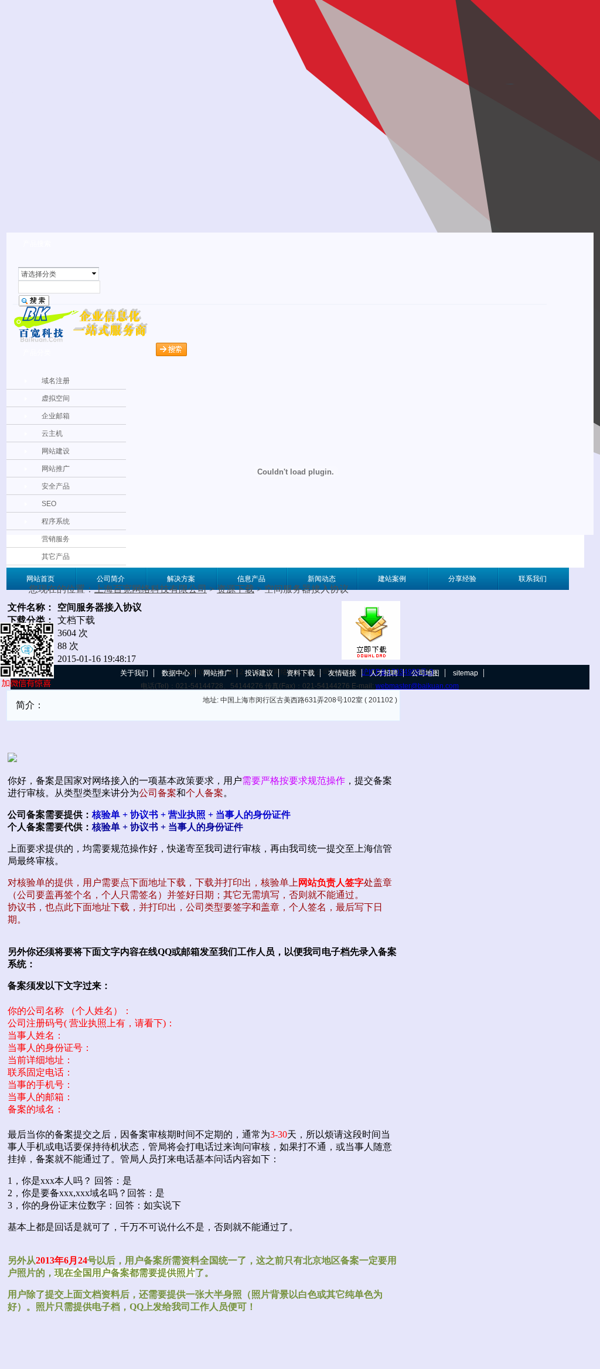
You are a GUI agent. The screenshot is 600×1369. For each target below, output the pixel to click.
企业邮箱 (56, 416)
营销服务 (56, 539)
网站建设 (56, 451)
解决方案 (181, 579)
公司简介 (111, 579)
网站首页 (40, 579)
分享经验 (462, 579)
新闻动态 (322, 579)
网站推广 (56, 469)
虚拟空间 (56, 398)
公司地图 (425, 673)
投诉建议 (259, 673)
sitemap (465, 673)
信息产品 (251, 579)
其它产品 (56, 556)
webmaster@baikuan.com (417, 686)
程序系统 (56, 521)
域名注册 (56, 381)
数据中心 (176, 673)
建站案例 (392, 579)
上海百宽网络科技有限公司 (150, 589)
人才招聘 (384, 673)
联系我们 (533, 579)
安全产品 (56, 486)
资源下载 (235, 589)
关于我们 (134, 673)
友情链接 (342, 673)
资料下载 (301, 673)
